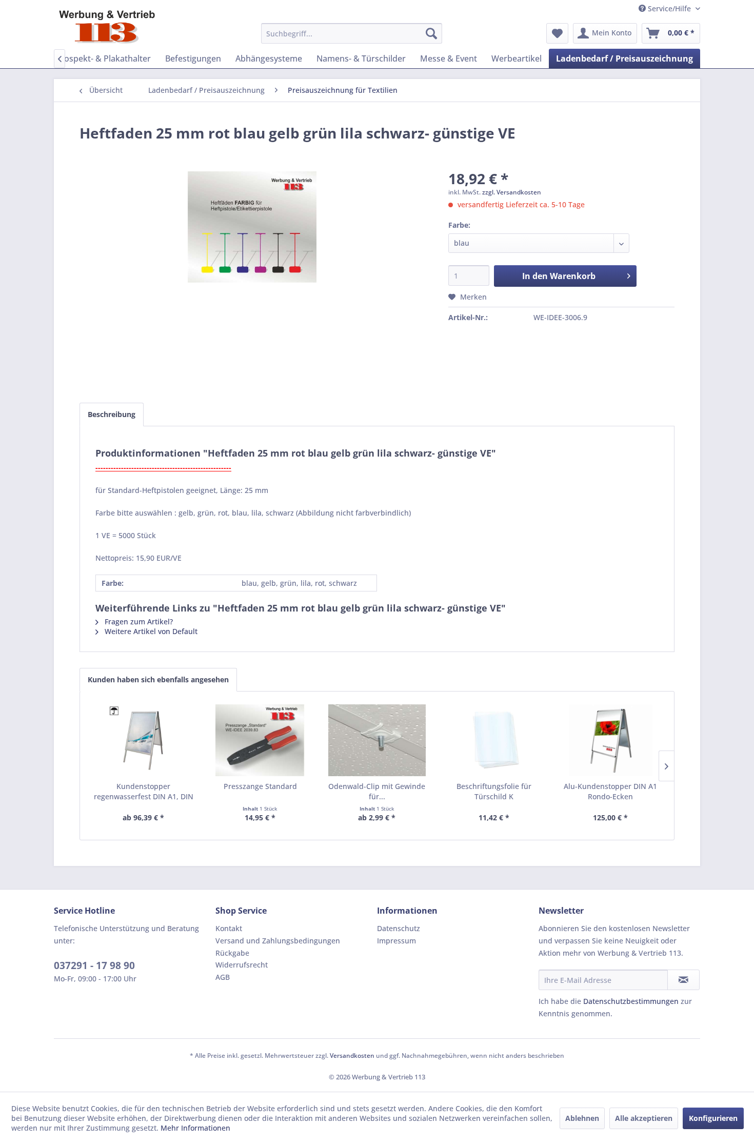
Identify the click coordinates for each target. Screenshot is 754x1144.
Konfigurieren (713, 1118)
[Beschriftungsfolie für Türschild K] (494, 740)
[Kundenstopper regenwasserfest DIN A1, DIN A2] (143, 740)
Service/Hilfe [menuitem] (669, 8)
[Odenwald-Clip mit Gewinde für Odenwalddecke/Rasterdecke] (377, 740)
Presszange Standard (260, 786)
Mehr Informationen (195, 1128)
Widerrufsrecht (241, 965)
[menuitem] (351, 33)
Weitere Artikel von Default (150, 631)
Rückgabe (232, 953)
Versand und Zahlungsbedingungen (277, 940)
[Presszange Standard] (260, 740)
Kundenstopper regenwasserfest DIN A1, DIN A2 (143, 791)
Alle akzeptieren (643, 1118)
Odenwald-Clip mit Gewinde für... (376, 791)
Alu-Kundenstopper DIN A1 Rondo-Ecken (610, 791)
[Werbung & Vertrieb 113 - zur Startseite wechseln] (107, 27)
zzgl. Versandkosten (511, 192)
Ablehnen (582, 1118)
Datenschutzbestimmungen (631, 1001)
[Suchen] (431, 33)
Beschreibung (111, 414)
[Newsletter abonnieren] (683, 980)
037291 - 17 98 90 (94, 965)
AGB (222, 977)
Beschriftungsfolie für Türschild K (494, 791)
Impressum (396, 940)
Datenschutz (398, 928)
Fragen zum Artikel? (138, 621)
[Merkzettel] (557, 33)
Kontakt (228, 928)
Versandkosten (352, 1055)
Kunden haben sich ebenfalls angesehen (158, 679)
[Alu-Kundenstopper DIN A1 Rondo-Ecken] (610, 740)
